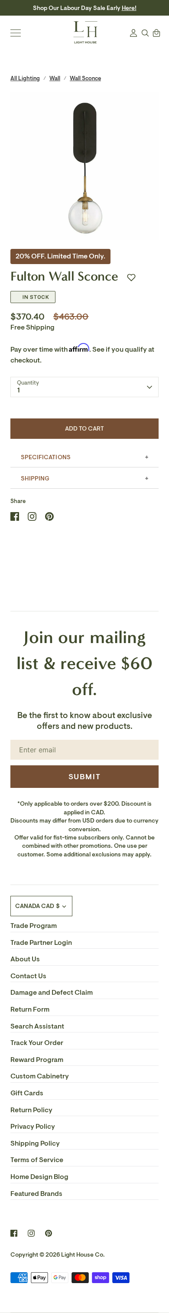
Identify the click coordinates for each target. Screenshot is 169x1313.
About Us (25, 959)
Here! (129, 8)
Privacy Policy (32, 1126)
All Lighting (25, 78)
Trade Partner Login (41, 942)
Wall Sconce (85, 78)
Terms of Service (36, 1160)
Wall (54, 78)
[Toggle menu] (15, 33)
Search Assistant (37, 1026)
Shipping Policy (35, 1143)
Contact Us (28, 976)
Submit (84, 776)
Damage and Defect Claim (51, 992)
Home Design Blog (39, 1177)
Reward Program (36, 1060)
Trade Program (33, 926)
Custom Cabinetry (39, 1076)
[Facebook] (14, 1233)
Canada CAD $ (37, 906)
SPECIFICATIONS (46, 457)
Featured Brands (36, 1194)
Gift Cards (26, 1093)
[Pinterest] (48, 1233)
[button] (131, 277)
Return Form (29, 1009)
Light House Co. (83, 1255)
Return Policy (31, 1110)
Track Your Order (36, 1043)
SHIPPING (35, 478)
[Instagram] (31, 1233)
